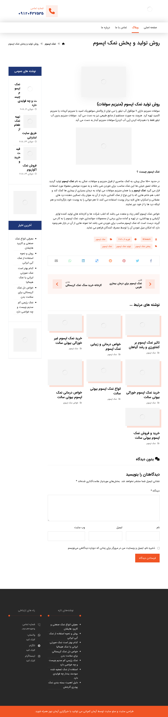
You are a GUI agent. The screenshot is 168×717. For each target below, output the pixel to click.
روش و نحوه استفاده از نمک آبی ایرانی (25, 258)
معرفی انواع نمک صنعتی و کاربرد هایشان (24, 243)
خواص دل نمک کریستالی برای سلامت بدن (25, 292)
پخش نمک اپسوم (143, 246)
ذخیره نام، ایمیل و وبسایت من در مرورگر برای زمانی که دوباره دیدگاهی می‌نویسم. (111, 548)
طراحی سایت (126, 711)
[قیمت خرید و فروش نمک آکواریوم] (30, 153)
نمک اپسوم (153, 172)
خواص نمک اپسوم (70, 402)
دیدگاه (155, 491)
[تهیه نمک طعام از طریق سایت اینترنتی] (30, 121)
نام (158, 527)
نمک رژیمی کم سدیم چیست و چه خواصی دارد (24, 307)
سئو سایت (110, 711)
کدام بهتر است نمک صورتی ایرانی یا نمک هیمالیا (25, 275)
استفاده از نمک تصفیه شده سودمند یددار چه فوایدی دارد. (64, 674)
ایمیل (119, 527)
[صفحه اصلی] (63, 44)
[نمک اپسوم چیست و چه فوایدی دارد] (30, 89)
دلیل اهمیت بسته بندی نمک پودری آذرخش (63, 685)
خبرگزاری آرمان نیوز (59, 711)
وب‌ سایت (79, 527)
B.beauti (147, 239)
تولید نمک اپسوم (123, 246)
